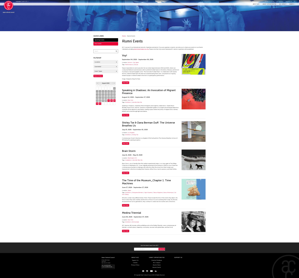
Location (97, 62)
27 (108, 100)
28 (111, 100)
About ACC (256, 4)
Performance (129, 64)
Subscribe (161, 249)
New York (130, 100)
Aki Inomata (135, 222)
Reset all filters (98, 76)
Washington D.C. (132, 158)
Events (292, 4)
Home (124, 36)
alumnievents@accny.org (141, 49)
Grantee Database (156, 260)
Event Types (98, 71)
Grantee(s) (98, 66)
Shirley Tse (135, 134)
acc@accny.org (108, 266)
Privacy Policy (135, 265)
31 (100, 103)
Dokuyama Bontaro (137, 192)
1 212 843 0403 (107, 265)
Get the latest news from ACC (149, 245)
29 (114, 100)
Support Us (289, 1)
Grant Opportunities (269, 4)
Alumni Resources (269, 1)
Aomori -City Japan (133, 62)
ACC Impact (282, 4)
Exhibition (128, 102)
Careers (135, 262)
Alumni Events (157, 267)
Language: (18, 1)
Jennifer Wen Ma (137, 102)
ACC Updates (280, 1)
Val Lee (136, 64)
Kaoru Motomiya (168, 192)
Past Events (98, 44)
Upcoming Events (99, 40)
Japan (129, 190)
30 (97, 103)
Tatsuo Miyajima (157, 192)
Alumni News (157, 265)
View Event (125, 82)
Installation (128, 160)
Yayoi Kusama (148, 192)
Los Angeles (131, 132)
